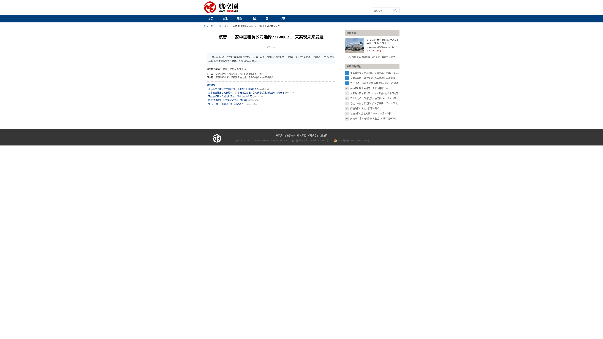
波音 (225, 69)
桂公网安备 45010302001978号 (353, 140)
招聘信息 (312, 135)
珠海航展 (232, 69)
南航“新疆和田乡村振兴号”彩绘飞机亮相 (227, 100)
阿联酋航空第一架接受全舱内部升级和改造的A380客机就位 (244, 77)
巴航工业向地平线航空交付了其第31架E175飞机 (374, 103)
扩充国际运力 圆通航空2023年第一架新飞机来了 (371, 57)
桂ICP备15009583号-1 (319, 140)
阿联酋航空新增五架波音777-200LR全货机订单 (238, 74)
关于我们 (280, 135)
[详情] (378, 51)
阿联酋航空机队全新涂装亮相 (364, 108)
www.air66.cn (262, 140)
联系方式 (290, 135)
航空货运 (241, 69)
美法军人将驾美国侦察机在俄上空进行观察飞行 (373, 118)
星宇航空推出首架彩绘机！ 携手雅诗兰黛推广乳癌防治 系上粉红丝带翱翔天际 (246, 92)
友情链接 (322, 135)
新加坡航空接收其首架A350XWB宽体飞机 (370, 113)
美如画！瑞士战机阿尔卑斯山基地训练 (369, 88)
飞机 (219, 26)
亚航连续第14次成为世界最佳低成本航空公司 (230, 96)
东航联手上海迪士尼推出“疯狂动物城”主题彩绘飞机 (233, 89)
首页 (206, 26)
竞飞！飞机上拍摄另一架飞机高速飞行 (227, 104)
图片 (212, 26)
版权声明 (301, 135)
